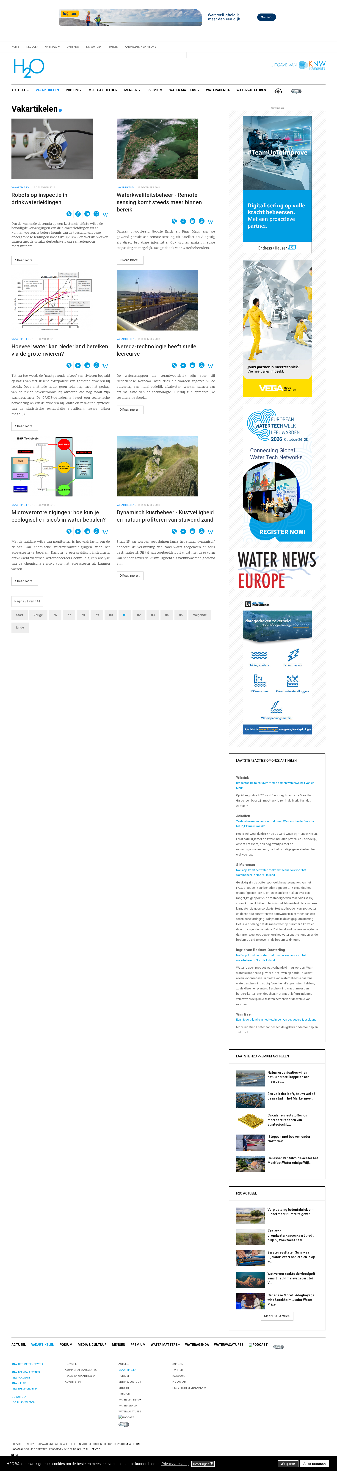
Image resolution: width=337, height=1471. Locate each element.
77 (69, 615)
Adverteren (73, 1382)
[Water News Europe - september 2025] (277, 569)
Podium (72, 90)
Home (15, 47)
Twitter (177, 1370)
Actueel (19, 90)
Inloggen (32, 47)
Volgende (200, 615)
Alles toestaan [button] (314, 1464)
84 (167, 615)
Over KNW (72, 47)
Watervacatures (251, 90)
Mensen (131, 90)
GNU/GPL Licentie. (89, 1449)
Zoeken (113, 47)
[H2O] (28, 68)
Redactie (71, 1364)
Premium (155, 90)
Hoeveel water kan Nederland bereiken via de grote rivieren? (59, 350)
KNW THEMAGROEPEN (24, 1388)
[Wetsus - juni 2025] (277, 472)
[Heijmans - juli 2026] (168, 17)
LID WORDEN (19, 1397)
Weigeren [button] (288, 1464)
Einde (20, 627)
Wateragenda (218, 90)
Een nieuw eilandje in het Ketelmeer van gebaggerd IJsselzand (276, 1020)
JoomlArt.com (130, 1444)
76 (55, 615)
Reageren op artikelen (80, 1376)
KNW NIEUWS (18, 1383)
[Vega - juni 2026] (277, 328)
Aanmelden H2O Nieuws (140, 47)
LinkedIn (177, 1364)
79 (97, 615)
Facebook (178, 1376)
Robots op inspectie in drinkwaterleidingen (39, 198)
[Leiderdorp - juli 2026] (277, 665)
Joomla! (17, 1449)
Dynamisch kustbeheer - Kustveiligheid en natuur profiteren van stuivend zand (165, 516)
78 (83, 615)
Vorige (38, 615)
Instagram (179, 1382)
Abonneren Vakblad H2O (81, 1370)
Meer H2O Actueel (277, 1316)
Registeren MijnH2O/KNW (189, 1388)
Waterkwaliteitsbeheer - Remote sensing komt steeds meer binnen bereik (159, 202)
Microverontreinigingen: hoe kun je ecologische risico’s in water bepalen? (58, 516)
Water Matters (183, 90)
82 (139, 615)
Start (19, 615)
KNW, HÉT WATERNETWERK (27, 1364)
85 (181, 615)
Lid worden (94, 47)
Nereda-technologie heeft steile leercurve (156, 350)
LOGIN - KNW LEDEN (23, 1402)
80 (111, 615)
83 (153, 615)
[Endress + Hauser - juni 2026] (277, 184)
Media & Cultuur (102, 90)
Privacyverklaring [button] (175, 1464)
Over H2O (51, 47)
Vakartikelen (47, 90)
